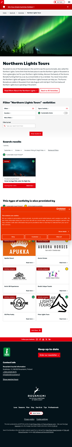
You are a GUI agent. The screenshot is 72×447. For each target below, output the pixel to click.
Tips (45, 407)
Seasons (22, 407)
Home (4, 13)
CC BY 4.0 (54, 426)
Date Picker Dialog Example (53, 430)
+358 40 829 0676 (10, 371)
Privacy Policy (37, 424)
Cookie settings (42, 419)
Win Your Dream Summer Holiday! (20, 6)
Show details (63, 231)
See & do (12, 13)
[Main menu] (69, 2)
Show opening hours (10, 379)
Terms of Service (48, 424)
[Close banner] (69, 209)
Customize (35, 237)
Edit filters (35, 330)
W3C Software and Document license (43, 432)
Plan (28, 407)
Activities (21, 13)
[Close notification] (67, 6)
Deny (13, 237)
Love (15, 407)
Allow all (59, 237)
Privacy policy (29, 419)
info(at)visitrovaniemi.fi (11, 374)
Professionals (53, 407)
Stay (32, 407)
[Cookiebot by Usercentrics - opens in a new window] (58, 209)
